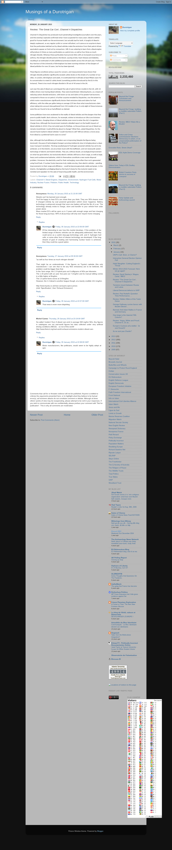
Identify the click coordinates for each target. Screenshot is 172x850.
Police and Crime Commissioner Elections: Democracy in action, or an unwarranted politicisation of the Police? (130, 139)
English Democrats (116, 383)
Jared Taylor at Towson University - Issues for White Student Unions (124, 648)
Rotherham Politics (119, 592)
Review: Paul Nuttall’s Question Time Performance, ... (125, 295)
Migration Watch (115, 419)
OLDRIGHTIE (116, 574)
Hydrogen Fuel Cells (87, 180)
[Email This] (64, 176)
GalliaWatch (116, 584)
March (116, 245)
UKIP (111, 480)
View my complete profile (130, 31)
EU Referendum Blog (120, 549)
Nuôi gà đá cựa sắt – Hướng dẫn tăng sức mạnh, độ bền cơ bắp (125, 524)
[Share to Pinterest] (74, 176)
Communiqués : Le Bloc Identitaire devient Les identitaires (123, 626)
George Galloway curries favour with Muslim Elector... (127, 305)
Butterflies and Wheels (118, 365)
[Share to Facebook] (71, 176)
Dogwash (115, 633)
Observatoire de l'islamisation (124, 655)
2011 (113, 343)
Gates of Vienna (118, 513)
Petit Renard (114, 435)
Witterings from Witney (121, 521)
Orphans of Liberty (119, 566)
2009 (113, 350)
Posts (114, 56)
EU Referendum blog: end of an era (124, 551)
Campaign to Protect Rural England (123, 368)
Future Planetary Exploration (123, 602)
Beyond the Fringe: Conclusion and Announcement (126, 98)
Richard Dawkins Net (117, 450)
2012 (113, 340)
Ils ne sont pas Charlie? (122, 331)
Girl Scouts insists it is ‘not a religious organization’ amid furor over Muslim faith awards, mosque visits (125, 497)
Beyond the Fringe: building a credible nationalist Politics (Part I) (130, 111)
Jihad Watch (116, 493)
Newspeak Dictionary (117, 428)
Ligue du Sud (114, 410)
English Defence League (118, 380)
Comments (116, 60)
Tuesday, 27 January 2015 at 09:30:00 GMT (65, 256)
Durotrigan (47, 227)
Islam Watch (113, 404)
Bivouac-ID (116, 659)
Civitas (111, 371)
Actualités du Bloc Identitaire (123, 623)
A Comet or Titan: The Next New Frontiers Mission (123, 605)
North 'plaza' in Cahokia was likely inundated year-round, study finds (123, 542)
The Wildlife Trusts (116, 471)
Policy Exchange (115, 438)
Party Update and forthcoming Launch (127, 199)
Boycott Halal (114, 359)
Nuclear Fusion (43, 182)
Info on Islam (114, 398)
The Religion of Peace (117, 468)
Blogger (100, 831)
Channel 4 (40, 180)
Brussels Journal (115, 362)
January (116, 252)
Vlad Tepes (116, 505)
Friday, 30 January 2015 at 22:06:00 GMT (72, 227)
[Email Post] (60, 176)
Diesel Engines (51, 180)
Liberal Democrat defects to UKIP (126, 290)
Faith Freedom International (120, 392)
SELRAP (112, 456)
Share (30, 19)
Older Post (97, 414)
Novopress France (116, 432)
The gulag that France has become (124, 586)
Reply (38, 217)
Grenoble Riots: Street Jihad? (120, 148)
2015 (113, 242)
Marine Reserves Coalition (119, 416)
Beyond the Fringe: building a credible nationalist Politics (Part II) (130, 187)
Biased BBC (116, 531)
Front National (114, 395)
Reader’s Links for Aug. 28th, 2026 (123, 507)
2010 (113, 346)
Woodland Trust (115, 483)
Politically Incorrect (116, 441)
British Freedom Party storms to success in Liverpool (127, 174)
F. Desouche (114, 389)
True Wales (113, 477)
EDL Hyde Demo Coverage (130, 153)
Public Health (63, 182)
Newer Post (36, 414)
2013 (113, 336)
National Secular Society (118, 422)
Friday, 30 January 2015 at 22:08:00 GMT (72, 342)
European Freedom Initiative (120, 386)
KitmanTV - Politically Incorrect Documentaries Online (124, 644)
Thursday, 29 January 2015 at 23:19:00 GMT (67, 319)
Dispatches (62, 180)
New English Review (117, 425)
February (117, 249)
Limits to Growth (115, 413)
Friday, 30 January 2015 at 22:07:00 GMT (72, 301)
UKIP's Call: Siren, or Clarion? (125, 255)
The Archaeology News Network (125, 539)
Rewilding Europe (116, 447)
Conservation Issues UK (118, 374)
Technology (74, 182)
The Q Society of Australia (119, 465)
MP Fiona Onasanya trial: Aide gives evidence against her (124, 595)
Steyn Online (114, 459)
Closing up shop (117, 560)
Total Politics (114, 474)
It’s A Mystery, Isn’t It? (119, 568)
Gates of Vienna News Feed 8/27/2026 (125, 515)
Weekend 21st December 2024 (122, 533)
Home (67, 414)
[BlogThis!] (66, 176)
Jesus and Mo (114, 407)
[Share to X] (69, 176)
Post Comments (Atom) (50, 420)
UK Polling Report (119, 558)
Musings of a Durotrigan (50, 11)
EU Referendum (115, 377)
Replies (42, 222)
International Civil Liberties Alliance (122, 401)
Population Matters (116, 444)
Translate (127, 46)
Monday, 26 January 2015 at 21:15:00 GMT (64, 194)
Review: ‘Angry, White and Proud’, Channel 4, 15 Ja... (126, 322)
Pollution (53, 182)
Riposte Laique (115, 453)
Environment (73, 180)
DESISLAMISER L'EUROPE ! (122, 617)
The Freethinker (115, 462)
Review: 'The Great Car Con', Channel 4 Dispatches (124, 281)
